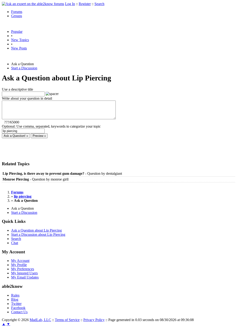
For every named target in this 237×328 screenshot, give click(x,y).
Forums (16, 12)
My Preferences (22, 269)
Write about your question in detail (27, 98)
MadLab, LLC (40, 320)
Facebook (18, 308)
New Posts (19, 48)
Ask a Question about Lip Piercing (36, 230)
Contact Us (19, 312)
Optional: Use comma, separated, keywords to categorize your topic (51, 126)
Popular (16, 32)
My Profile (19, 265)
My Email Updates (25, 277)
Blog (14, 299)
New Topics (20, 40)
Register (85, 4)
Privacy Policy (94, 320)
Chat (14, 243)
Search (99, 4)
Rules (15, 295)
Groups (16, 16)
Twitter (16, 304)
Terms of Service (67, 320)
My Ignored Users (24, 273)
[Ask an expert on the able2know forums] (33, 4)
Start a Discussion (24, 68)
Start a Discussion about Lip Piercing (38, 234)
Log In (70, 4)
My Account (20, 261)
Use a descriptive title (17, 89)
